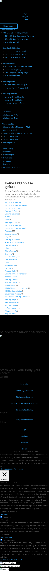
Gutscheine (6, 112)
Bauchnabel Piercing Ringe (15, 54)
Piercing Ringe (9, 63)
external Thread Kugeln (14, 97)
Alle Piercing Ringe (12, 76)
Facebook (24, 442)
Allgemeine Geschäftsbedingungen (25, 403)
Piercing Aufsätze (10, 94)
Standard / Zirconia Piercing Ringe (18, 66)
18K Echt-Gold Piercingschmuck (15, 33)
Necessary (7, 517)
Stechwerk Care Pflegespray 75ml (16, 127)
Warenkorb (9, 26)
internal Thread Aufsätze (15, 103)
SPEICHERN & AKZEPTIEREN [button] (11, 560)
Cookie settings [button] (7, 469)
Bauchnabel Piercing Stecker (16, 51)
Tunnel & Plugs (8, 148)
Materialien (24, 384)
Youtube (24, 436)
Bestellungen (8, 155)
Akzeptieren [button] (18, 469)
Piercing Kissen (9, 142)
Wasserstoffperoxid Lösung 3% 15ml (17, 133)
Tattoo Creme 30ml (10, 136)
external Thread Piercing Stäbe (17, 85)
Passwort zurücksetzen (12, 167)
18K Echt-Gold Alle (12, 42)
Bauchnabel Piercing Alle (15, 57)
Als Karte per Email (11, 118)
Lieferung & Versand (24, 390)
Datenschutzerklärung (24, 410)
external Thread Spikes (14, 100)
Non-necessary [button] (6, 537)
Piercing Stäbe (9, 81)
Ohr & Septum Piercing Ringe (16, 72)
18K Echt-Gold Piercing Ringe (16, 39)
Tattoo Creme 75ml (10, 139)
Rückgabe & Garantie (24, 397)
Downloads (7, 158)
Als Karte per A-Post (11, 115)
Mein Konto (6, 151)
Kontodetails (8, 164)
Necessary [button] (4, 514)
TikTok (24, 449)
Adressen (7, 161)
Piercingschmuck (8, 30)
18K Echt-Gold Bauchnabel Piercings (19, 36)
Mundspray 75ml (10, 130)
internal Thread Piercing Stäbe (17, 88)
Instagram (24, 429)
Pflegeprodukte (8, 124)
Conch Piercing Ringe (13, 69)
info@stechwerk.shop (24, 420)
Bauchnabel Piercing (11, 48)
